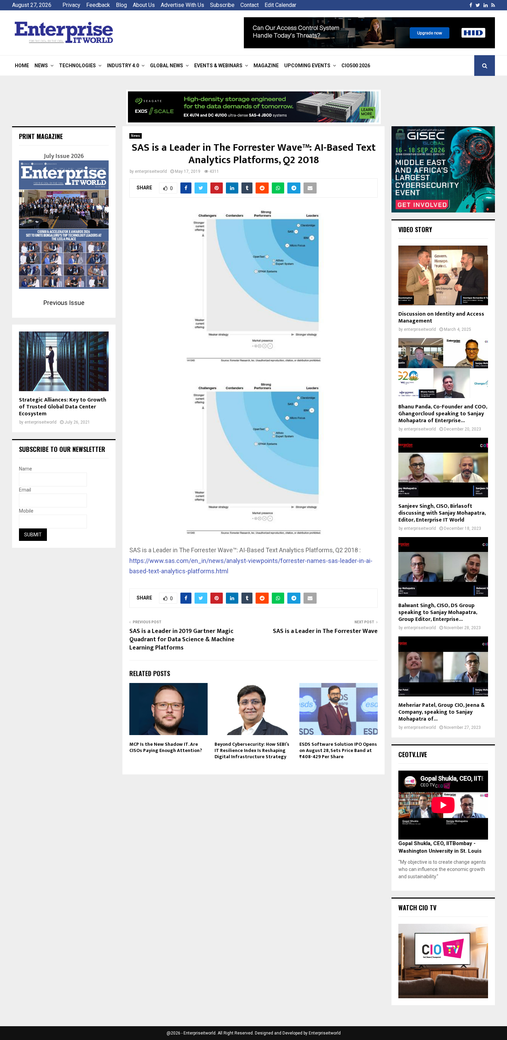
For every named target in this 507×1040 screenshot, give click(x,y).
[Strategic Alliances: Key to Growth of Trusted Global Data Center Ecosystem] (64, 361)
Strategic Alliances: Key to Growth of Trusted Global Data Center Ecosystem (62, 406)
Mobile (26, 511)
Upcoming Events (307, 65)
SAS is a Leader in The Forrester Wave (325, 631)
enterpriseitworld (151, 171)
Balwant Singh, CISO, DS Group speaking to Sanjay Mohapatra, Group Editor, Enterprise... (437, 612)
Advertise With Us (182, 5)
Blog (121, 5)
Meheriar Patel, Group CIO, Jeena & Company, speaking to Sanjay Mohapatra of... (441, 712)
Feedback (98, 5)
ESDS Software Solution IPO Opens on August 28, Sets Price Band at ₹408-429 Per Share (338, 750)
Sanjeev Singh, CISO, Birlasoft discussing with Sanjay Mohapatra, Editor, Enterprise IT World (442, 513)
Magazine (266, 65)
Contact (249, 5)
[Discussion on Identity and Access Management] (443, 275)
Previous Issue (63, 302)
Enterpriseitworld (325, 1033)
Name (25, 469)
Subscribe (222, 5)
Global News (166, 65)
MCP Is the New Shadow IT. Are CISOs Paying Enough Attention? (165, 747)
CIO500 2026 (355, 65)
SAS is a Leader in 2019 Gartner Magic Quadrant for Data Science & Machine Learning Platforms (182, 639)
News (41, 65)
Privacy (71, 5)
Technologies (77, 65)
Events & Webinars (218, 65)
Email (25, 490)
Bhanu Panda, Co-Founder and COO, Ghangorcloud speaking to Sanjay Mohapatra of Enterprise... (442, 413)
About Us (144, 5)
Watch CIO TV (417, 907)
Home (22, 65)
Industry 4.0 (123, 65)
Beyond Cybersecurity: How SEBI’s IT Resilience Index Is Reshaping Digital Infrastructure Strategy (252, 750)
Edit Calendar (280, 5)
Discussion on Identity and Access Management (441, 317)
